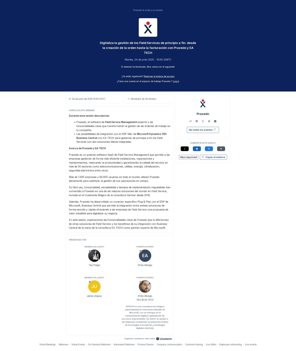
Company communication (169, 344)
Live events (251, 344)
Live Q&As (211, 344)
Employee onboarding (230, 344)
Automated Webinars (124, 344)
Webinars (63, 344)
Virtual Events (78, 344)
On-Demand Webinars (99, 344)
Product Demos (146, 344)
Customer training (194, 344)
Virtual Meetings (47, 344)
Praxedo (203, 114)
